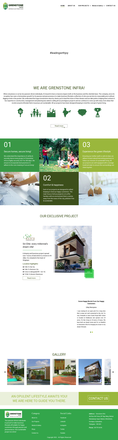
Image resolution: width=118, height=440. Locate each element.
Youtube (62, 433)
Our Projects (35, 421)
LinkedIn (62, 421)
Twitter (62, 429)
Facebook (63, 418)
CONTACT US (110, 6)
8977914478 (98, 427)
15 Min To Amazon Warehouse (33, 274)
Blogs (33, 429)
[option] (59, 252)
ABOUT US (71, 6)
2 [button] (93, 332)
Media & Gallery (97, 6)
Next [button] (113, 372)
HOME (63, 6)
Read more (31, 278)
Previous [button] (5, 372)
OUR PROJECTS (83, 6)
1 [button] (91, 332)
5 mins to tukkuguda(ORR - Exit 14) (34, 272)
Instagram (63, 425)
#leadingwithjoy (59, 52)
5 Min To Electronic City (31, 269)
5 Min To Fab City (29, 267)
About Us (34, 418)
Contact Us (35, 433)
